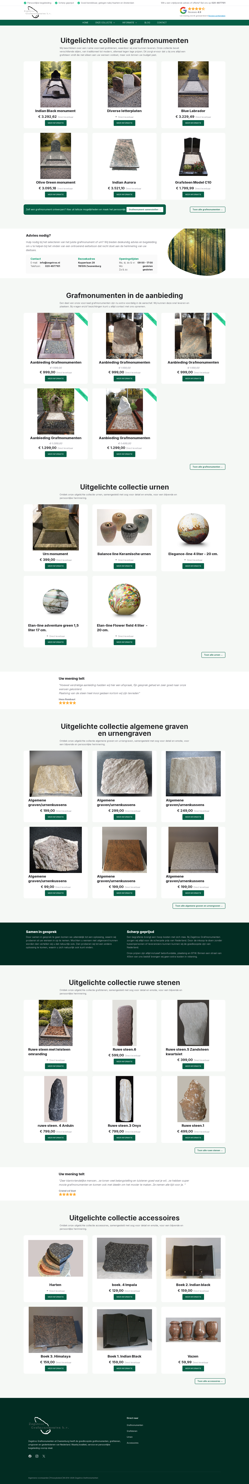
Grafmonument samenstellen (145, 209)
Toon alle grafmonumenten (208, 209)
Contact (162, 22)
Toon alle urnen (213, 655)
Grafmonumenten (135, 1425)
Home (85, 22)
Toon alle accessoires (210, 1381)
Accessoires (132, 1443)
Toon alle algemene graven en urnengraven (199, 906)
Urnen (130, 1437)
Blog (147, 22)
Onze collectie (103, 22)
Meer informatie (56, 123)
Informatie (128, 22)
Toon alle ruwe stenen (210, 1150)
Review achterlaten (216, 16)
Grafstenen (132, 1431)
